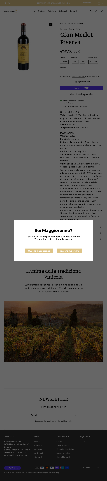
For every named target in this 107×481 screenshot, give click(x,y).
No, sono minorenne (69, 251)
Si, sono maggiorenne (39, 251)
